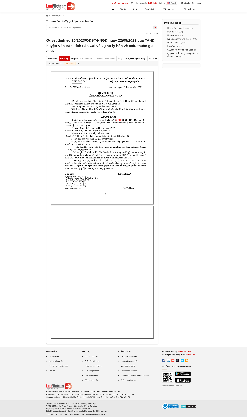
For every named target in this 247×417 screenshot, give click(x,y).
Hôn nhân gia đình (175, 28)
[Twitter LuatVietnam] (182, 361)
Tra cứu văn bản (91, 356)
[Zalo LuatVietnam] (168, 361)
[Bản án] (60, 6)
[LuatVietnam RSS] (186, 361)
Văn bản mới (169, 9)
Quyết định (150, 9)
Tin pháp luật (190, 9)
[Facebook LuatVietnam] (163, 361)
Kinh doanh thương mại (178, 39)
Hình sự (171, 35)
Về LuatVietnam (121, 3)
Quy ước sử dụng (128, 366)
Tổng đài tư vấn (91, 380)
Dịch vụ (162, 3)
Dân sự (170, 32)
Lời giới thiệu (54, 356)
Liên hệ (52, 371)
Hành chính (172, 42)
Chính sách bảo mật (129, 371)
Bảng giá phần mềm (129, 356)
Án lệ (135, 9)
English (173, 3)
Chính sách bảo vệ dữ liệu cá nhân (135, 375)
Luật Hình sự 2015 (99, 414)
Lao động (171, 46)
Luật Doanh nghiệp (71, 414)
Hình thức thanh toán (129, 361)
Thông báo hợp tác (128, 380)
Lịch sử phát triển (56, 361)
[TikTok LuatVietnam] (177, 361)
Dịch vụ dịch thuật (92, 371)
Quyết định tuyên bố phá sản (180, 50)
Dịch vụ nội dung (91, 375)
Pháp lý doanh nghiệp (94, 366)
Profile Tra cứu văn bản (58, 366)
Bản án (123, 9)
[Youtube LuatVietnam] (172, 361)
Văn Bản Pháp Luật (54, 414)
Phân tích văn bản (92, 361)
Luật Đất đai (86, 414)
